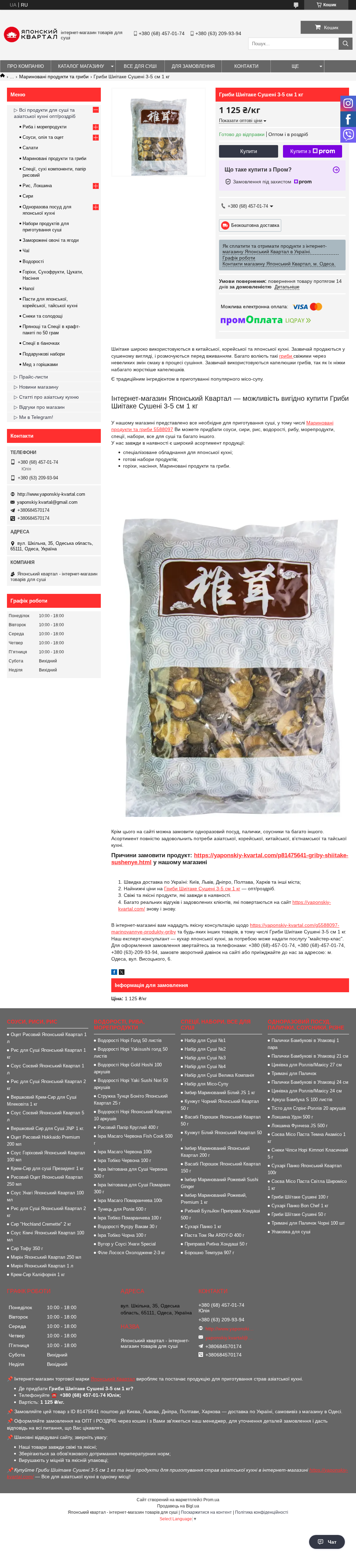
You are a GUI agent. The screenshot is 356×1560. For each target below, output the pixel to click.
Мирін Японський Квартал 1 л (42, 1265)
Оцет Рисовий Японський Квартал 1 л (47, 1038)
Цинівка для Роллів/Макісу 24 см (307, 1090)
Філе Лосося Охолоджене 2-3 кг (131, 1252)
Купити (248, 151)
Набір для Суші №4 (205, 1066)
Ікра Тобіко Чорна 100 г (122, 1235)
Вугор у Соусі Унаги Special (127, 1244)
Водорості (33, 261)
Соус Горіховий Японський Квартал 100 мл (46, 1156)
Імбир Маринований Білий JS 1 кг (220, 1092)
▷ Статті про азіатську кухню (46, 397)
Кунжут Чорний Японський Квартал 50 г (220, 1105)
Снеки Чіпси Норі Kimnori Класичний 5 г (308, 1153)
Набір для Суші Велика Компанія (219, 1075)
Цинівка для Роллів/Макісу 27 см (307, 1064)
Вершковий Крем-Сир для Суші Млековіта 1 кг (41, 1101)
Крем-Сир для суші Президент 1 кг (47, 1168)
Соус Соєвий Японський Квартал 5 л (45, 1116)
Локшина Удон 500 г (292, 1117)
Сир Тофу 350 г (27, 1248)
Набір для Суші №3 (205, 1057)
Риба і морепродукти (44, 126)
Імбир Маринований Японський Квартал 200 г (215, 1152)
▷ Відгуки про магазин (39, 407)
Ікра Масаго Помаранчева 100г (130, 1200)
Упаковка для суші (291, 1231)
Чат (332, 1542)
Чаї (26, 250)
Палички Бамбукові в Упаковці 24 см (310, 1082)
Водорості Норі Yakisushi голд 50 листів (131, 1052)
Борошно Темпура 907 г (209, 1252)
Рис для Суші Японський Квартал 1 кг (46, 1054)
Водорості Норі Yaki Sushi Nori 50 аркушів (131, 1084)
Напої (28, 288)
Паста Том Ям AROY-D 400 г (214, 1235)
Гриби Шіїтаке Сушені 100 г (300, 1197)
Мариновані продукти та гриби (54, 76)
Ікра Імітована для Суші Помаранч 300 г (132, 1188)
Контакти (246, 66)
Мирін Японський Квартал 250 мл (46, 1257)
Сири (28, 196)
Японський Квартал (113, 1379)
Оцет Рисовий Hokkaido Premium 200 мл (43, 1141)
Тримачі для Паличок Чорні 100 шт (308, 1223)
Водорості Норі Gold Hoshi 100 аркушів (128, 1068)
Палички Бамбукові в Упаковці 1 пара (303, 1044)
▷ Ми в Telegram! (33, 417)
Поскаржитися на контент (206, 1512)
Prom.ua (211, 1499)
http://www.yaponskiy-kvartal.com (51, 494)
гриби (286, 356)
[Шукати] (346, 44)
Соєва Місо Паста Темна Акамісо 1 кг (307, 1138)
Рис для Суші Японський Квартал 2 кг (46, 1085)
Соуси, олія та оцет (43, 137)
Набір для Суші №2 (205, 1049)
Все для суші (140, 66)
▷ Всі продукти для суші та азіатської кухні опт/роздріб (44, 113)
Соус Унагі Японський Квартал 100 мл (45, 1196)
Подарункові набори (44, 354)
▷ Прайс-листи (31, 377)
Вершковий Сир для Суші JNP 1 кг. (47, 1128)
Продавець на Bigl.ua (178, 1506)
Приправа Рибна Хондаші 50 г (216, 1244)
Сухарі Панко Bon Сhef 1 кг (300, 1205)
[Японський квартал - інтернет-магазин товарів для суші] (30, 40)
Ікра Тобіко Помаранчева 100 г (130, 1217)
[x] (121, 973)
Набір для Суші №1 (205, 1040)
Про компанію (25, 66)
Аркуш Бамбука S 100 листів (302, 1099)
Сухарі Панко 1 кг (203, 1226)
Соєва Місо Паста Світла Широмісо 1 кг (307, 1185)
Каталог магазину (81, 66)
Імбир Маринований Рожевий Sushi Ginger (219, 1183)
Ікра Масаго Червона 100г (125, 1151)
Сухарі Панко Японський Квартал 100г (305, 1169)
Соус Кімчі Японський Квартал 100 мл (45, 1236)
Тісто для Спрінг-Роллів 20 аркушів (309, 1108)
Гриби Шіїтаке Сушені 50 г (299, 1214)
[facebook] (114, 973)
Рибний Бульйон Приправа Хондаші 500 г (220, 1214)
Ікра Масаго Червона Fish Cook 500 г (133, 1139)
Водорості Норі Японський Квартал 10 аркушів (133, 1115)
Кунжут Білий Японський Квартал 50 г (221, 1136)
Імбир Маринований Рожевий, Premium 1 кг (214, 1199)
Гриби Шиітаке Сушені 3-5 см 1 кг (202, 888)
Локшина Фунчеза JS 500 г (300, 1125)
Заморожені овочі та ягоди (51, 240)
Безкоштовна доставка (255, 225)
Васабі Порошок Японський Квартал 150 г (221, 1167)
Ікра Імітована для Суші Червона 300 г (130, 1173)
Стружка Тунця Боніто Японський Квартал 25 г (131, 1099)
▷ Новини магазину (36, 387)
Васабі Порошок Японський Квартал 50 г (221, 1120)
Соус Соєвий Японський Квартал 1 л (45, 1069)
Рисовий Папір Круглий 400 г (128, 1127)
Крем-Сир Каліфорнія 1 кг (38, 1274)
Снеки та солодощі (43, 316)
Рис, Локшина (37, 185)
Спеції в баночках (41, 343)
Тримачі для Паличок (294, 1073)
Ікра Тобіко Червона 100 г (124, 1160)
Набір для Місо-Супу (206, 1084)
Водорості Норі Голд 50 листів (130, 1040)
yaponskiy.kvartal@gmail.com (47, 502)
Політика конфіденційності (261, 1512)
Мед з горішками (40, 364)
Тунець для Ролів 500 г (122, 1209)
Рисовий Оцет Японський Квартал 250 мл (45, 1181)
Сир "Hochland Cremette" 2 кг (41, 1224)
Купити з (300, 151)
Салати (30, 147)
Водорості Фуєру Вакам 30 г (127, 1226)
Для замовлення (193, 66)
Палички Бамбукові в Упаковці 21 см (310, 1056)
